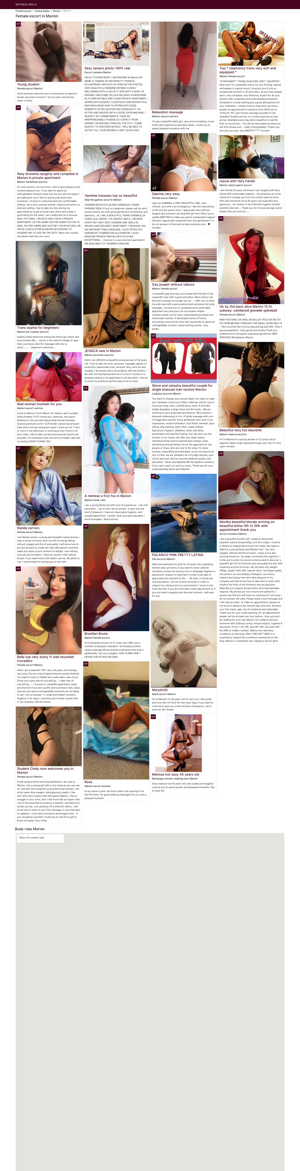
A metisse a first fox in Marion (108, 496)
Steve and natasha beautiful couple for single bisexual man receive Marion (182, 387)
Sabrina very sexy (166, 194)
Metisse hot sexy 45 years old (175, 774)
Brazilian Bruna (96, 633)
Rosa (88, 782)
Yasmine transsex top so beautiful (111, 195)
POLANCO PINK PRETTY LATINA (177, 555)
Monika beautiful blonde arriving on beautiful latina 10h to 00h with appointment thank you (247, 526)
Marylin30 (160, 690)
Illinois (56, 10)
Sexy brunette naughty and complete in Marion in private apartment (47, 176)
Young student (28, 84)
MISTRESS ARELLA (26, 4)
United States (42, 10)
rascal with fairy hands (237, 181)
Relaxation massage (167, 112)
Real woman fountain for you (39, 404)
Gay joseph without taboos (173, 284)
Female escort (23, 10)
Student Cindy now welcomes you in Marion (45, 770)
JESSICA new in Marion (103, 351)
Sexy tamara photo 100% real (107, 68)
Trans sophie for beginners (38, 328)
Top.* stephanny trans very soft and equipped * (248, 70)
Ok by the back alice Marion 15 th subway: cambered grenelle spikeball (248, 308)
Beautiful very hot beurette (241, 430)
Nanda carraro (28, 528)
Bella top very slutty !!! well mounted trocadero (45, 659)
